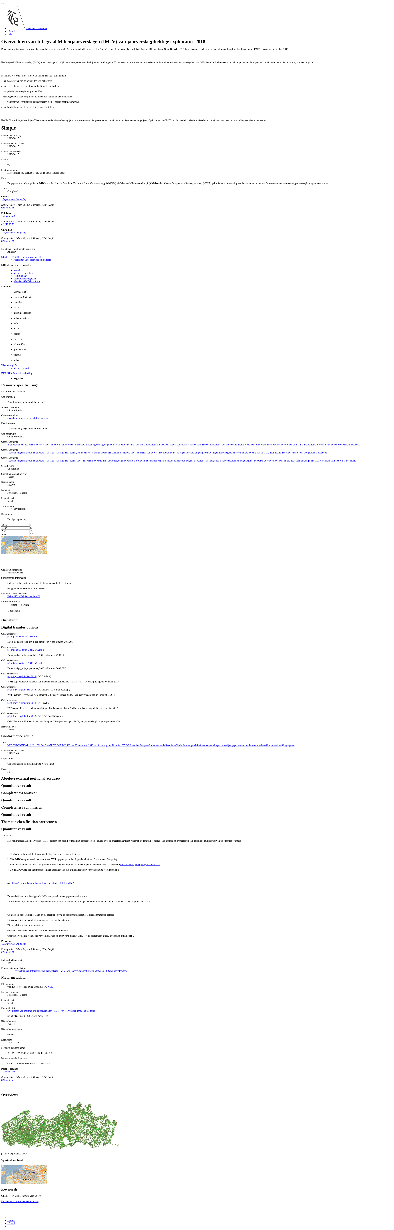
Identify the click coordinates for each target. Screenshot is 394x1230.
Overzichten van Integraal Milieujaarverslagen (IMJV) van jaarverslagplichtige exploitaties (51, 1011)
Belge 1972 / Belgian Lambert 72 (23, 596)
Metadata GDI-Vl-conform (27, 281)
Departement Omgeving (14, 199)
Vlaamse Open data (23, 273)
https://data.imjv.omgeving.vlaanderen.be (140, 864)
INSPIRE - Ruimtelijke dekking (16, 373)
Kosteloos (18, 270)
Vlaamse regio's (9, 365)
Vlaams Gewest (21, 368)
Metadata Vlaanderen (36, 28)
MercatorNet (8, 216)
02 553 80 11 (7, 207)
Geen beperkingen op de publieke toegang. (28, 418)
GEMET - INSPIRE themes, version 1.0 (21, 257)
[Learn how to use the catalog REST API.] (7, 1226)
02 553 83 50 (7, 224)
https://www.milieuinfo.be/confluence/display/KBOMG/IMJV (42, 883)
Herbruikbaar (20, 275)
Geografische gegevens (25, 278)
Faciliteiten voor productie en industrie (32, 259)
